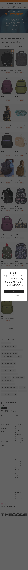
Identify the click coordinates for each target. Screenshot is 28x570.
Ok (14, 291)
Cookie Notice (13, 287)
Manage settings (14, 295)
